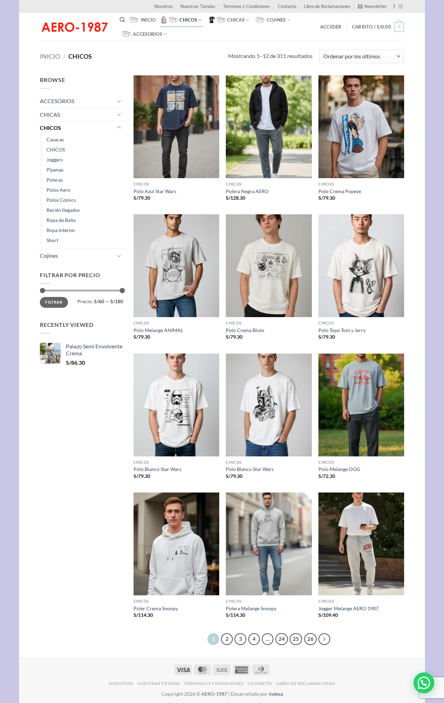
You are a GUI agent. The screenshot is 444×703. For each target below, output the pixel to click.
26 (310, 639)
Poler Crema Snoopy (156, 608)
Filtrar (54, 302)
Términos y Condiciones (246, 6)
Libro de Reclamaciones (327, 6)
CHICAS (50, 114)
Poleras (54, 180)
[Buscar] (122, 19)
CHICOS (50, 127)
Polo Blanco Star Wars (157, 469)
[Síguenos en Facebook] (394, 6)
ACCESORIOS (57, 101)
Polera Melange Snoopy (251, 608)
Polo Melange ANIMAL (158, 330)
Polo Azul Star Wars (155, 191)
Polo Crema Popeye (339, 191)
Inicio (50, 56)
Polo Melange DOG (339, 469)
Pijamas (54, 170)
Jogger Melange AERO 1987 (348, 608)
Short (52, 240)
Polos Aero (58, 190)
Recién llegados (63, 210)
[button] (372, 6)
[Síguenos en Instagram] (401, 6)
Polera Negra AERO (247, 191)
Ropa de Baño (61, 220)
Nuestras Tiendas (197, 6)
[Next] (324, 639)
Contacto (287, 6)
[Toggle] (119, 101)
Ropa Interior (60, 230)
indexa (276, 694)
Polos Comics (61, 200)
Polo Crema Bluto (245, 330)
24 (282, 639)
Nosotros (163, 6)
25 (296, 639)
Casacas (55, 139)
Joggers (54, 160)
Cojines (49, 255)
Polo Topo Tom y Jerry (342, 330)
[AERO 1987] (74, 27)
